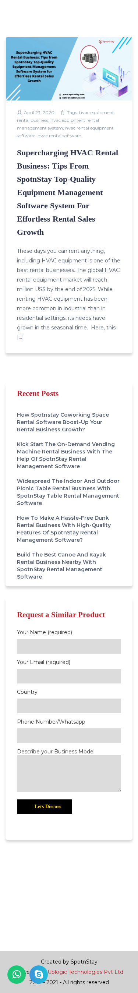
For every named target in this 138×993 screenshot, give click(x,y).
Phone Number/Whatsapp (51, 721)
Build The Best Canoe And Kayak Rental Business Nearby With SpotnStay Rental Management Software (61, 565)
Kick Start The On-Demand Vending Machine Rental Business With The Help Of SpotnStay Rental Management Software (66, 455)
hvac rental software (59, 135)
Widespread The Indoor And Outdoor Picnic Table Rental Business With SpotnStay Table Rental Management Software (68, 492)
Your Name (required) (44, 632)
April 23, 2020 (39, 112)
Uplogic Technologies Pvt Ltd (85, 972)
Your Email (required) (43, 662)
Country (27, 692)
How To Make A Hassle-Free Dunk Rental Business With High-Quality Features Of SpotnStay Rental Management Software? (64, 529)
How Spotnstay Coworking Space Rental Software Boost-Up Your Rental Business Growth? (63, 422)
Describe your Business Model (56, 751)
